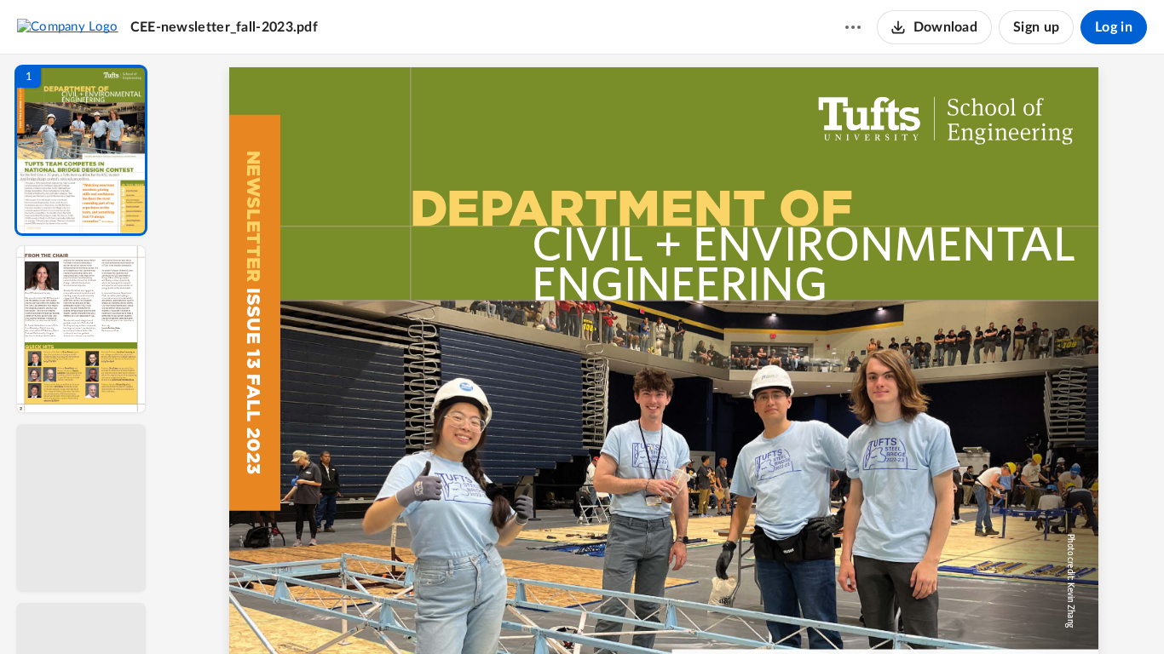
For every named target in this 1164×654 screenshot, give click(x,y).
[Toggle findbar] (537, 612)
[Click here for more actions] (853, 27)
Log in (1113, 27)
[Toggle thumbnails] (507, 612)
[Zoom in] (723, 612)
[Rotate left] (757, 612)
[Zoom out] (665, 612)
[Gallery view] (790, 612)
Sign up (1036, 27)
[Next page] (629, 612)
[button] (81, 150)
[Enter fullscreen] (820, 612)
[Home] (67, 26)
